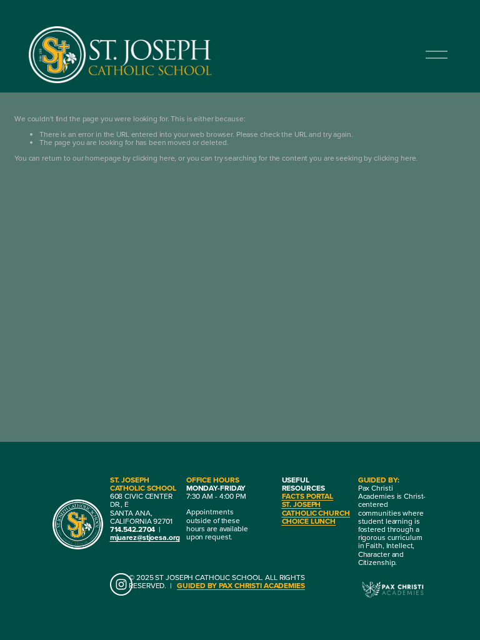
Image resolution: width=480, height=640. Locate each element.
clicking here (153, 157)
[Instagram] (121, 584)
